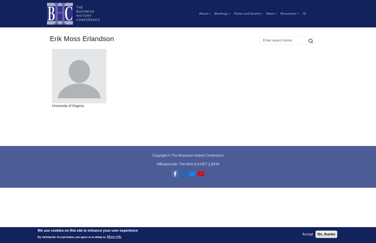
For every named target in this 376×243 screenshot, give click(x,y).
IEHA (215, 164)
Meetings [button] (221, 13)
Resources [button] (288, 13)
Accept (307, 234)
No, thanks (326, 234)
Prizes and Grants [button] (247, 13)
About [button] (203, 13)
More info (114, 236)
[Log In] (304, 14)
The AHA (186, 164)
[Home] (61, 14)
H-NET (202, 164)
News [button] (270, 13)
